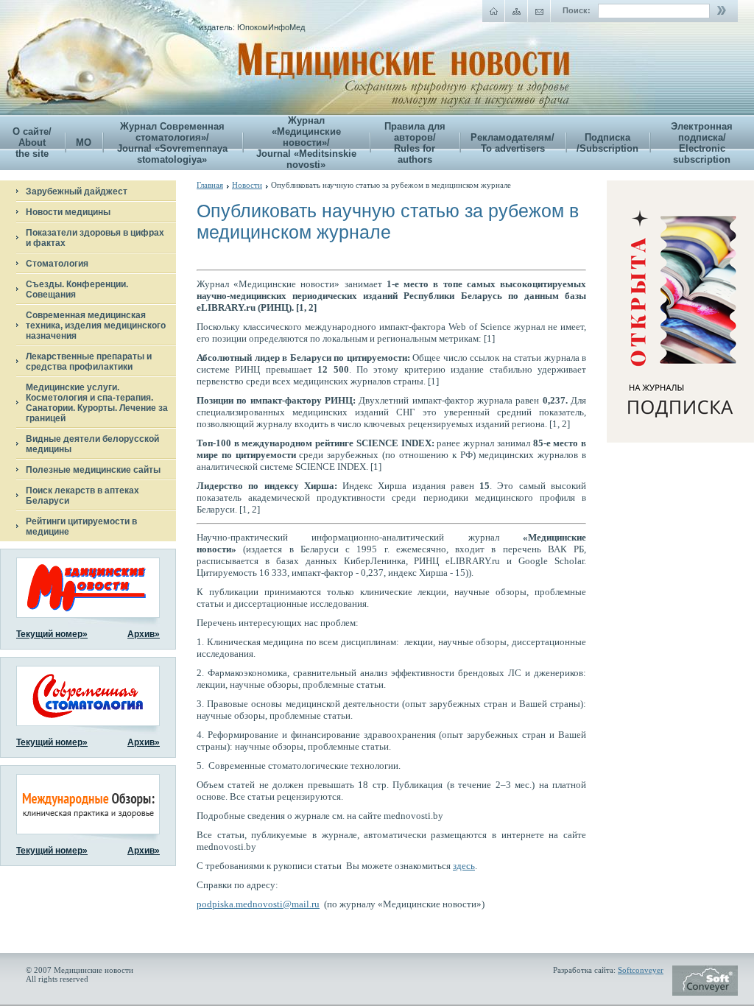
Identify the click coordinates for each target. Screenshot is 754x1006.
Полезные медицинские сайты (93, 470)
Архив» (143, 634)
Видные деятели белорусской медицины (92, 444)
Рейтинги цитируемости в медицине (81, 526)
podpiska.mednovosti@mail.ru (258, 904)
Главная (210, 184)
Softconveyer (640, 969)
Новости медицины (68, 212)
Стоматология (57, 263)
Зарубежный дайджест (76, 191)
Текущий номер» (52, 634)
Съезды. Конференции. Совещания (77, 289)
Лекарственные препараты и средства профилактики (89, 361)
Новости (247, 184)
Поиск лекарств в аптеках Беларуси (82, 495)
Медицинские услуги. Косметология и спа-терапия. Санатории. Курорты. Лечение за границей (97, 402)
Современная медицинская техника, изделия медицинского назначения (96, 325)
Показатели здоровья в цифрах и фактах (95, 238)
